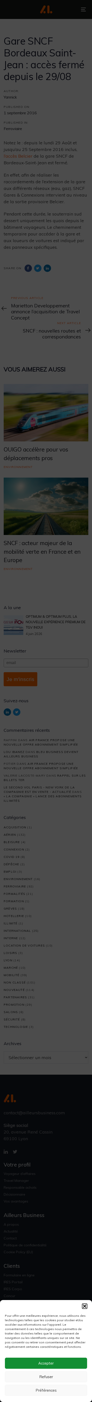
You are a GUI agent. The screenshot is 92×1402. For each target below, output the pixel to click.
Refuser (46, 1376)
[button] (84, 1306)
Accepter (46, 1363)
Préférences (46, 1390)
